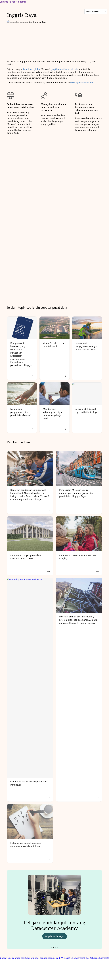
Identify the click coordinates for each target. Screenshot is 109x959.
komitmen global (31, 69)
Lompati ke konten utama (13, 1)
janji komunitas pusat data (65, 69)
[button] (51, 947)
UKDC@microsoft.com (81, 82)
